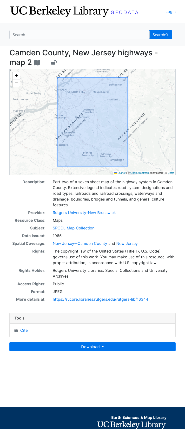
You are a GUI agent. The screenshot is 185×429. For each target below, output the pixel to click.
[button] (16, 75)
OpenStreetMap (139, 173)
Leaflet (121, 173)
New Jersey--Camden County (80, 243)
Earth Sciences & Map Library (138, 417)
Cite (24, 330)
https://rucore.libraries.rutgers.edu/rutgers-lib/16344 (100, 299)
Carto (171, 173)
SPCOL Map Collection (73, 228)
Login (170, 11)
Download (91, 346)
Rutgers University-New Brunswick (84, 212)
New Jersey (127, 243)
